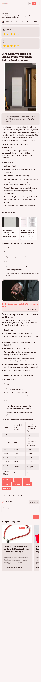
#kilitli (26, 480)
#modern (6, 484)
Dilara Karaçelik (9, 21)
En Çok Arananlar (33, 21)
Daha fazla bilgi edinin (12, 568)
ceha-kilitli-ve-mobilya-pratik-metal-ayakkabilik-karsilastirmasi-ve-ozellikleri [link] (17, 17)
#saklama (6, 488)
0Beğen (35, 502)
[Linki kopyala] (22, 495)
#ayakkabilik (7, 480)
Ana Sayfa (5, 13)
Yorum (36, 517)
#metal (18, 480)
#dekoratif (16, 484)
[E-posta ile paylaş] (18, 495)
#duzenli (27, 484)
